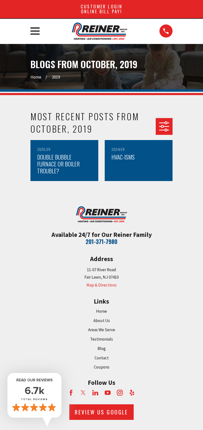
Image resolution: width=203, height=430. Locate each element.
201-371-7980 (101, 241)
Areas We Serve (101, 329)
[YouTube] (108, 393)
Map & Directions (101, 285)
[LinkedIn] (95, 393)
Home (101, 311)
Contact (102, 358)
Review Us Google (101, 412)
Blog (102, 348)
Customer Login (102, 9)
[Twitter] (83, 393)
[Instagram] (120, 393)
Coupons (101, 367)
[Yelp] (132, 393)
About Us (101, 320)
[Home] (99, 31)
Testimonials (101, 339)
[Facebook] (71, 393)
